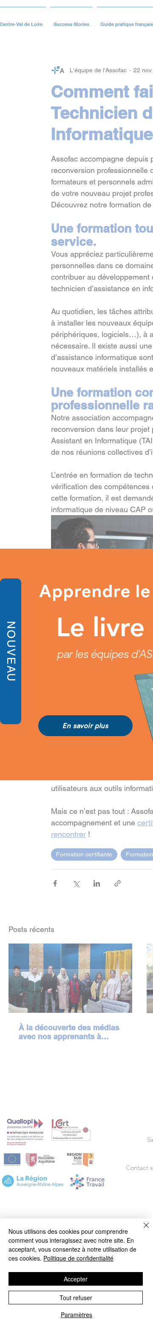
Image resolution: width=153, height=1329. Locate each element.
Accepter (76, 1279)
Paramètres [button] (76, 1314)
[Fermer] (141, 1230)
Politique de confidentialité (78, 1258)
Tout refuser (76, 1297)
